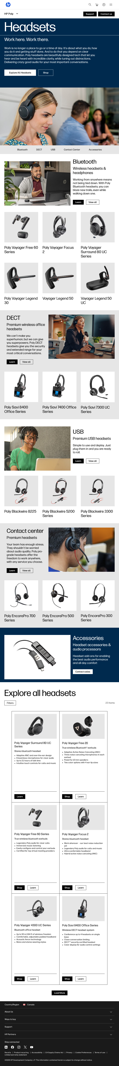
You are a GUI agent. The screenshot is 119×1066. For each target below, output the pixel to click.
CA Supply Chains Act (54, 1053)
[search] (89, 4)
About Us (9, 1012)
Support (8, 1027)
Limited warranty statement (16, 1055)
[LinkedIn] (6, 1047)
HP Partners (10, 1034)
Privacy (69, 1053)
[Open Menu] (110, 4)
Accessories (95, 149)
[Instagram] (18, 1047)
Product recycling (21, 1053)
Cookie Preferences (83, 1053)
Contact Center (72, 149)
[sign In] (103, 4)
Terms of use (100, 1053)
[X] (25, 1047)
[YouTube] (31, 1047)
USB (53, 149)
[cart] (96, 4)
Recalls (8, 1053)
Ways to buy (10, 1019)
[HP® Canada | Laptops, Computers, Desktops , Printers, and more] (8, 4)
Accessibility (37, 1053)
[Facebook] (12, 1047)
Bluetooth (22, 149)
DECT (39, 149)
